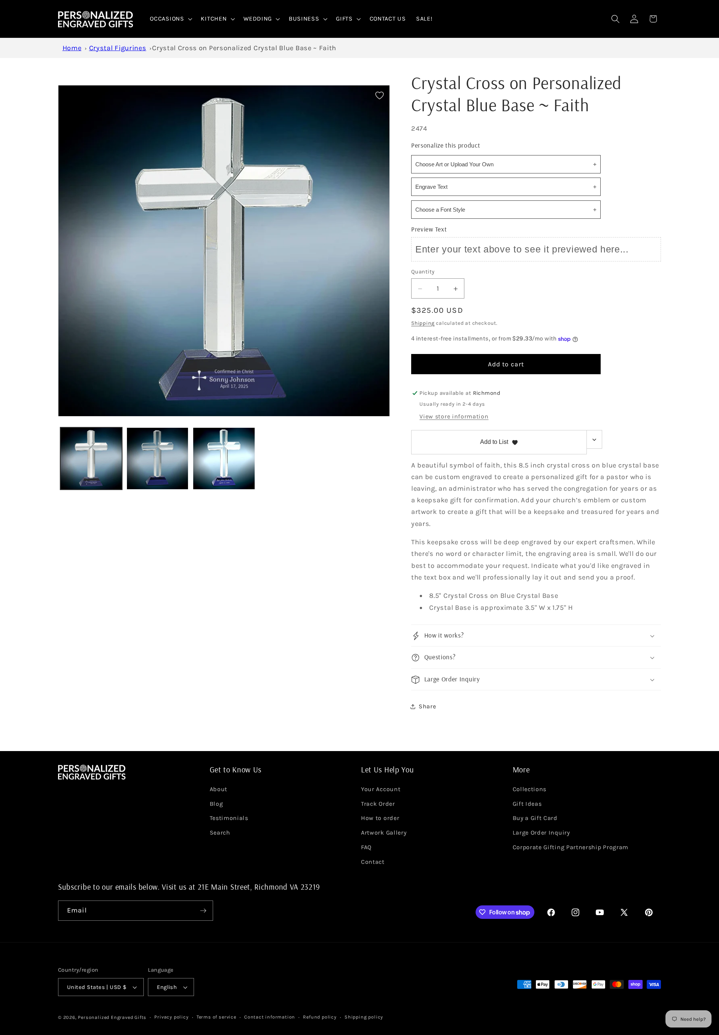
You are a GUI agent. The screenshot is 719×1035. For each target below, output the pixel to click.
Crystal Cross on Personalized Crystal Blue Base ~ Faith (244, 48)
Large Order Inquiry (541, 832)
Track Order (378, 803)
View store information (453, 416)
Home (72, 48)
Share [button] (427, 706)
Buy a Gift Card (535, 817)
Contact (373, 861)
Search (220, 832)
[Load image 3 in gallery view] (224, 458)
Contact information (269, 1017)
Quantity (423, 272)
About (218, 789)
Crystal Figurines (117, 48)
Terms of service (216, 1017)
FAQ (366, 847)
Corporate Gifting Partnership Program (571, 847)
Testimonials (229, 817)
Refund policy (319, 1017)
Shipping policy (364, 1017)
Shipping (422, 323)
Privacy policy (171, 1017)
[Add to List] (379, 95)
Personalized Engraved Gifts (112, 1017)
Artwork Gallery (383, 832)
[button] (170, 19)
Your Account (380, 789)
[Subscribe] (203, 911)
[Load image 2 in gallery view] (158, 458)
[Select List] (594, 439)
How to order (380, 817)
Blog (216, 803)
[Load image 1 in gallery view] (91, 458)
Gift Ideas (527, 803)
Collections (530, 789)
